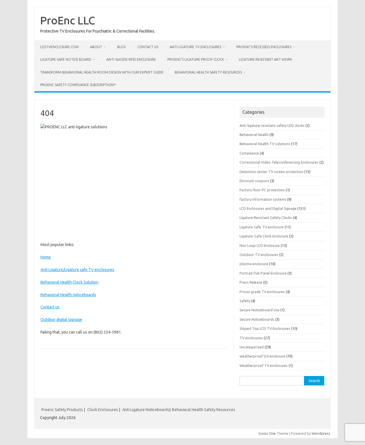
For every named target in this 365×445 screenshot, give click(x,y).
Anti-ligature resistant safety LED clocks (272, 125)
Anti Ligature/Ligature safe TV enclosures (77, 269)
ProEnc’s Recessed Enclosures (263, 47)
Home (45, 257)
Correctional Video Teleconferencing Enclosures (279, 162)
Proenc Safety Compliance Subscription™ (78, 85)
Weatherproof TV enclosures (264, 365)
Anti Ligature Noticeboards (145, 409)
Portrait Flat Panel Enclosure (263, 273)
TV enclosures (251, 338)
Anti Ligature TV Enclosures (195, 47)
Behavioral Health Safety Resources (208, 72)
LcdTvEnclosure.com (59, 47)
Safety (245, 301)
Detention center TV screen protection (271, 172)
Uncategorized (252, 347)
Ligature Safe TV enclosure (262, 227)
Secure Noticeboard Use (259, 310)
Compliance (249, 153)
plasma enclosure (254, 264)
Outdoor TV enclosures (259, 255)
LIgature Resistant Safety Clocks (266, 218)
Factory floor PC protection (262, 190)
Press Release (251, 282)
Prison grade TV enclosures (262, 292)
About (96, 47)
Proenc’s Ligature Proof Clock (195, 59)
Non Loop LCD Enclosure (260, 245)
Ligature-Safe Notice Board (65, 59)
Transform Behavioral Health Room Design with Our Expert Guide (101, 72)
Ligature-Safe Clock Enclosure (264, 236)
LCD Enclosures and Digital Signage (268, 208)
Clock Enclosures (102, 409)
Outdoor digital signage (61, 319)
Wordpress (321, 433)
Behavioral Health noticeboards (68, 294)
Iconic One (267, 433)
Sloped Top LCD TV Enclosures (265, 328)
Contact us (147, 47)
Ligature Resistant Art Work (265, 59)
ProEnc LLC (67, 20)
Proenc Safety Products (62, 409)
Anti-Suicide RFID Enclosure (131, 59)
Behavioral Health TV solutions (265, 144)
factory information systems (263, 199)
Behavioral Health (254, 135)
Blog (121, 47)
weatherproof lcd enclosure (262, 356)
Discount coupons (254, 181)
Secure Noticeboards (257, 319)
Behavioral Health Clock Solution (69, 282)
